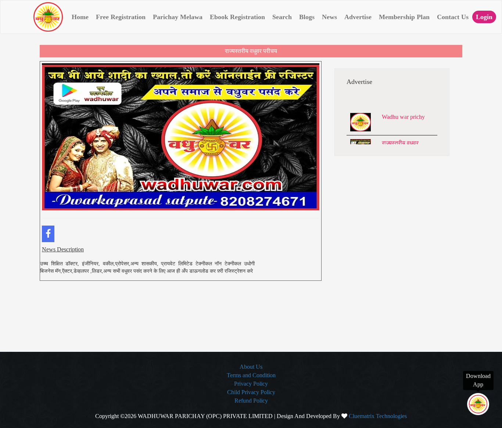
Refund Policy (251, 400)
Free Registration (121, 17)
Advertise (358, 17)
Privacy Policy (251, 384)
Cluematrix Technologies (378, 416)
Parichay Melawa (177, 17)
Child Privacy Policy (251, 392)
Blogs (307, 17)
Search (282, 17)
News (329, 17)
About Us (251, 367)
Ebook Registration (237, 17)
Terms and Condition (251, 375)
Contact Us (453, 17)
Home (80, 17)
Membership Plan (404, 17)
